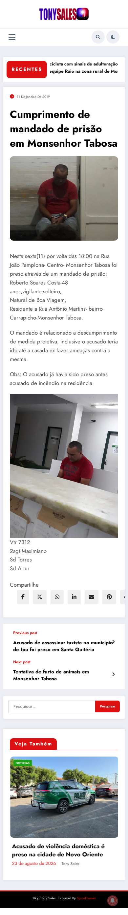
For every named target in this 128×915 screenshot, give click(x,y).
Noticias (47, 763)
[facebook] (23, 597)
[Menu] (12, 37)
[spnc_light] (112, 37)
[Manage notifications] (112, 900)
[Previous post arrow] (113, 642)
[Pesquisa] (98, 37)
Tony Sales (95, 895)
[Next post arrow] (113, 674)
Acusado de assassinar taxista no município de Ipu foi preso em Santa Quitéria (63, 646)
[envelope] (91, 597)
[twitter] (40, 597)
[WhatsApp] (57, 597)
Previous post (25, 633)
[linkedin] (74, 597)
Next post (22, 662)
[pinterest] (109, 597)
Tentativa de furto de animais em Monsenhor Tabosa (51, 675)
